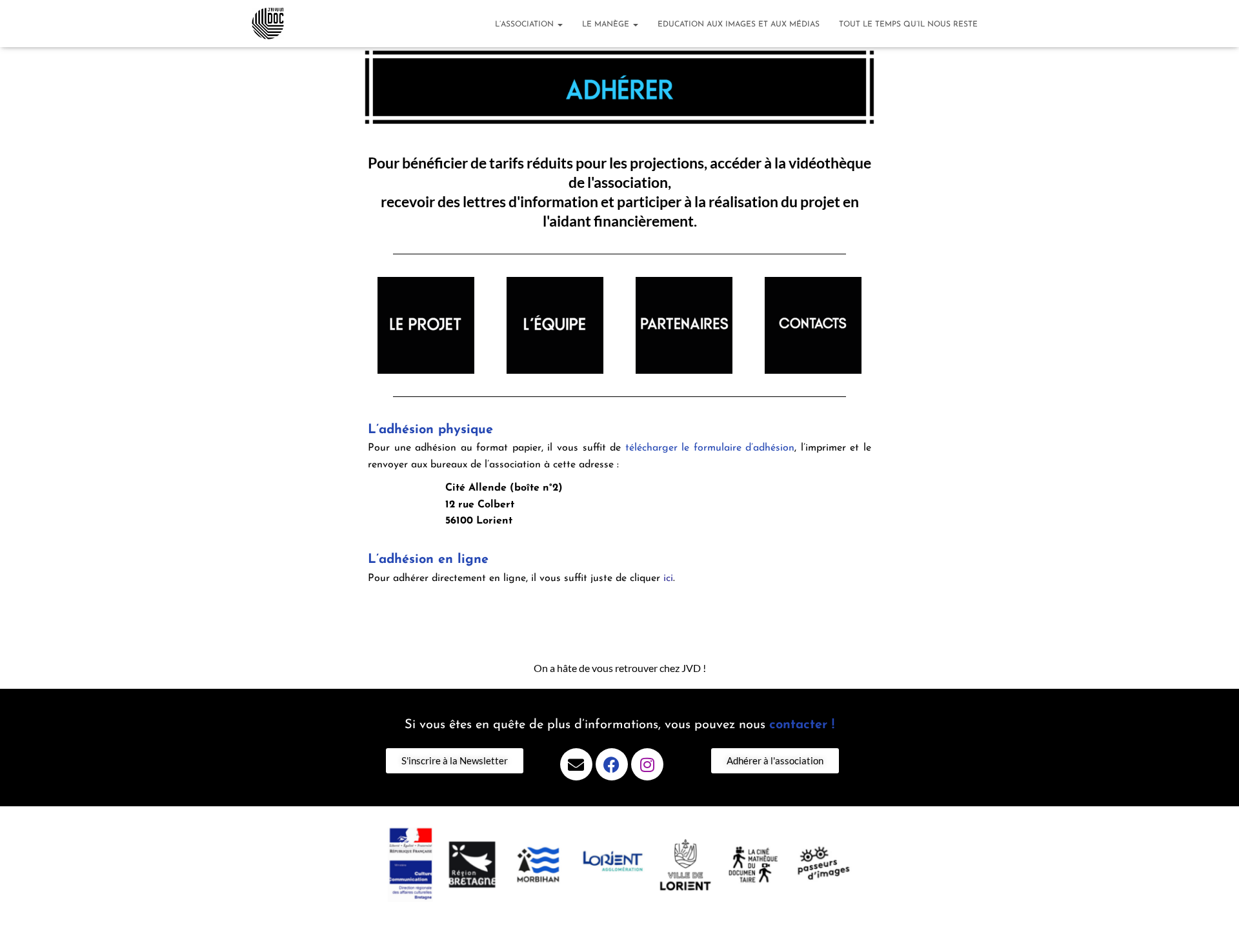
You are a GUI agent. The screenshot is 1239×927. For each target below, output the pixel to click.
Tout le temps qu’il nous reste (908, 24)
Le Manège (607, 24)
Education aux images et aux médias (739, 24)
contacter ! (801, 724)
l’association (525, 24)
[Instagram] (647, 764)
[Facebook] (612, 764)
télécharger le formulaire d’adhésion (710, 448)
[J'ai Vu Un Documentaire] (268, 24)
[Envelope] (576, 764)
